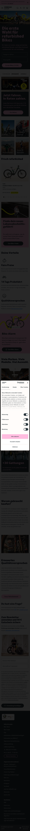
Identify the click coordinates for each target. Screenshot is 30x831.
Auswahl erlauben (15, 441)
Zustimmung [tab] (5, 387)
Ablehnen (15, 447)
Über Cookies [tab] (24, 387)
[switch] (26, 419)
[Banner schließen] (27, 382)
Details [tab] (15, 387)
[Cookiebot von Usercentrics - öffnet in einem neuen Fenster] (18, 383)
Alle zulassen (15, 436)
